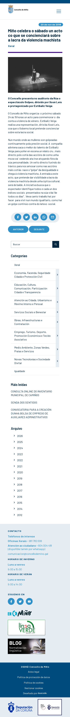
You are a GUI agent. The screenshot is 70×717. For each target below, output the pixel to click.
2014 (19, 508)
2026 (20, 435)
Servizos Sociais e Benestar (30, 312)
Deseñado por (30, 693)
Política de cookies (33, 682)
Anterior (18, 229)
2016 (19, 496)
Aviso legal (33, 671)
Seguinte (39, 229)
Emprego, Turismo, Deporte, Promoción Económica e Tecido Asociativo (32, 335)
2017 (19, 490)
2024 (20, 448)
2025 (20, 441)
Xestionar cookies (33, 688)
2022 (20, 460)
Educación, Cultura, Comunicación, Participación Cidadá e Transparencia (30, 288)
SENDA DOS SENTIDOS (24, 402)
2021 (19, 466)
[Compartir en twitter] (26, 217)
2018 (19, 484)
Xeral (17, 264)
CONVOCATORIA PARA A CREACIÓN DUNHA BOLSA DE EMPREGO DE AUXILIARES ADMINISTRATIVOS (31, 413)
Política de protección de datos (33, 677)
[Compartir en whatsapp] (43, 217)
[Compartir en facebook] (17, 217)
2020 (20, 472)
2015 (19, 502)
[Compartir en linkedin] (35, 217)
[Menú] (58, 11)
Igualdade (19, 371)
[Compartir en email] (52, 217)
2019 (19, 478)
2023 (20, 454)
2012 (19, 515)
